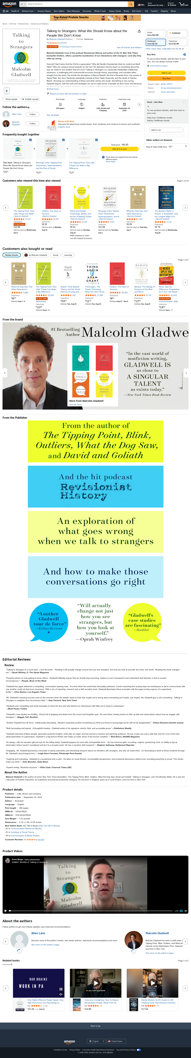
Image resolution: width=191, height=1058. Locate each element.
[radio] (156, 33)
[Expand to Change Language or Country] (144, 5)
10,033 (51, 295)
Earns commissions (32, 859)
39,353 (125, 292)
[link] (51, 148)
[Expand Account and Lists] (164, 5)
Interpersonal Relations (40, 24)
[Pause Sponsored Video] (61, 989)
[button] (6, 11)
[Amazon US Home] (69, 1042)
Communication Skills (168, 300)
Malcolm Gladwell (57, 39)
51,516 (174, 295)
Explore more (64, 127)
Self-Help (12, 24)
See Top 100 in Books (49, 826)
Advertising (41, 300)
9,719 (148, 295)
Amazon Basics (44, 11)
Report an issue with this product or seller (68, 94)
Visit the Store (75, 404)
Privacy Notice (74, 1050)
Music (173, 11)
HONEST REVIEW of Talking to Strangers (30, 862)
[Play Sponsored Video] (95, 983)
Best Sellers (59, 11)
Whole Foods (100, 11)
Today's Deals (115, 11)
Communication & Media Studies (25, 836)
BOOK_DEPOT (166, 84)
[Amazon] (10, 4)
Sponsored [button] (6, 964)
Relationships (23, 24)
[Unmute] (185, 910)
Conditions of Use (60, 1050)
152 (74, 295)
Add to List (156, 130)
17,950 (100, 295)
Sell (146, 11)
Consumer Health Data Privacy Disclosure (98, 1050)
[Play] (5, 911)
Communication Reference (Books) (26, 828)
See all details (53, 115)
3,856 (25, 292)
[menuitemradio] (181, 911)
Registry (164, 11)
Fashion (154, 11)
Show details (110, 162)
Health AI (15, 11)
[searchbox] (77, 4)
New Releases (73, 11)
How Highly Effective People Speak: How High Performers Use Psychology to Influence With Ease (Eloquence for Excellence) (45, 1001)
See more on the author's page (45, 945)
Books (126, 11)
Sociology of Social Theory (22, 832)
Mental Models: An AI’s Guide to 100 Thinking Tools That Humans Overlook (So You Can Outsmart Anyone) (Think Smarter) (158, 1001)
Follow (32, 114)
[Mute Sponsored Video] (61, 994)
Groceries (87, 11)
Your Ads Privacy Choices (126, 1050)
